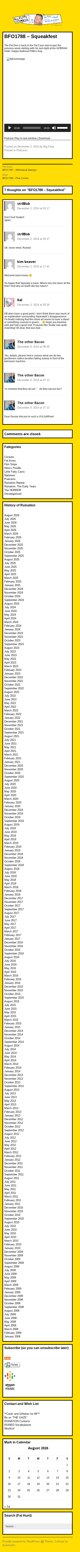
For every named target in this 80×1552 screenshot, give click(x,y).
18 (28, 1484)
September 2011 (14, 1174)
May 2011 (10, 1189)
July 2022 (10, 695)
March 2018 (11, 887)
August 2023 (11, 647)
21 (57, 1484)
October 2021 (12, 728)
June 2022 (10, 699)
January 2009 (12, 1292)
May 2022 (10, 703)
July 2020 (10, 784)
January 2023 (12, 673)
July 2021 (10, 739)
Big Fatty (48, 146)
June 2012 (10, 1141)
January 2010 (12, 1248)
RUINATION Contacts (17, 1421)
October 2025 (12, 552)
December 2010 (13, 1207)
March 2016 (11, 975)
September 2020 (14, 776)
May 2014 (10, 1056)
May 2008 (10, 1321)
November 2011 (13, 1167)
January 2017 (12, 938)
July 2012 (10, 1137)
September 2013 (14, 1086)
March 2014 (11, 1063)
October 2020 (12, 773)
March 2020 (11, 798)
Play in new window (26, 138)
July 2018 (10, 872)
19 (38, 1484)
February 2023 (12, 669)
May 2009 (10, 1277)
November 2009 (13, 1255)
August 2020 (11, 780)
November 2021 (13, 725)
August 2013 (11, 1089)
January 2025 (12, 585)
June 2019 (10, 831)
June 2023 (10, 655)
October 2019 (12, 817)
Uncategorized (12, 493)
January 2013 (12, 1115)
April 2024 (10, 618)
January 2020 (12, 806)
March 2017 (11, 931)
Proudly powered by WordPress (21, 1541)
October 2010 (12, 1214)
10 (18, 1477)
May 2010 (10, 1233)
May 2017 (10, 924)
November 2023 (13, 636)
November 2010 (13, 1211)
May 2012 (10, 1145)
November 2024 (13, 592)
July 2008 (10, 1314)
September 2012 (14, 1130)
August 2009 (11, 1266)
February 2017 (12, 935)
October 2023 (12, 640)
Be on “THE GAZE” (15, 1417)
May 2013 (10, 1100)
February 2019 (12, 846)
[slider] (63, 127)
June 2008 (10, 1318)
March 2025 (11, 577)
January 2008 (12, 1336)
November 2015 (13, 990)
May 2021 (10, 747)
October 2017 (12, 905)
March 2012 (11, 1152)
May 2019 (10, 835)
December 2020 (13, 765)
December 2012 (13, 1119)
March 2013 (11, 1108)
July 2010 (10, 1226)
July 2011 (10, 1181)
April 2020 (10, 795)
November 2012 (13, 1122)
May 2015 (10, 1012)
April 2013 (10, 1104)
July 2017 (10, 916)
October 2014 (12, 1038)
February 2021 (12, 758)
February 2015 (12, 1023)
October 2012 (12, 1126)
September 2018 (14, 865)
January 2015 (12, 1027)
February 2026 (12, 537)
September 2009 (14, 1262)
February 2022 (12, 714)
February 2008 (12, 1332)
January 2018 (12, 894)
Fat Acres (10, 460)
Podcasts (22, 150)
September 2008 (14, 1307)
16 (9, 1484)
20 (47, 1484)
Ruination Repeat (14, 482)
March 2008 (11, 1329)
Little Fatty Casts (14, 471)
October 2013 (12, 1082)
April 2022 (10, 706)
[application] (37, 128)
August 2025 (11, 559)
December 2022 (13, 677)
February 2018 (12, 890)
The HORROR (12, 490)
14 (57, 1477)
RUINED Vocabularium (17, 1424)
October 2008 (12, 1303)
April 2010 (10, 1237)
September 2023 (14, 644)
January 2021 (12, 762)
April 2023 (10, 662)
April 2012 (10, 1148)
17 (18, 1484)
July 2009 (10, 1270)
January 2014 (12, 1071)
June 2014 (10, 1052)
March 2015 (11, 1019)
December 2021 (13, 721)
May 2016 (10, 968)
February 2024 (12, 625)
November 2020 (13, 769)
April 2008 (10, 1325)
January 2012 (12, 1159)
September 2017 (14, 909)
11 (28, 1477)
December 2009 (13, 1251)
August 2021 (11, 736)
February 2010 (12, 1244)
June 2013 (10, 1097)
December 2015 (13, 986)
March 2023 (11, 666)
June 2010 (10, 1229)
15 (67, 1477)
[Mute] (54, 128)
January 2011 (12, 1203)
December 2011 (13, 1163)
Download (44, 138)
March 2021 (11, 754)
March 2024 (11, 622)
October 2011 (12, 1170)
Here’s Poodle (12, 468)
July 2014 (10, 1049)
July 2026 (10, 518)
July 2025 (10, 563)
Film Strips (10, 464)
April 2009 (10, 1281)
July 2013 (10, 1093)
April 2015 (10, 1016)
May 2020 (10, 791)
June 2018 (10, 876)
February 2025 (12, 581)
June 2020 (10, 787)
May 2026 (10, 526)
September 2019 (14, 820)
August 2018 (11, 868)
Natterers (9, 475)
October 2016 (12, 949)
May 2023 (10, 658)
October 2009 (12, 1259)
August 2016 (11, 957)
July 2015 (10, 1005)
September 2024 (14, 599)
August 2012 (11, 1133)
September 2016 (14, 953)
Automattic (8, 1545)
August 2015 (11, 1001)
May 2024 (10, 614)
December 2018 (13, 854)
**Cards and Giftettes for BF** (22, 1413)
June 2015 (10, 1008)
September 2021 (14, 732)
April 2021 (10, 750)
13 (47, 1477)
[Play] (10, 128)
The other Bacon (30, 342)
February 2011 (12, 1200)
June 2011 (10, 1185)
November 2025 (13, 548)
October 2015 (12, 994)
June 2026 (10, 522)
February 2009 (12, 1288)
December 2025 (13, 544)
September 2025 (14, 555)
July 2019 (10, 828)
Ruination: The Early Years (20, 486)
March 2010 (11, 1240)
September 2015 (14, 997)
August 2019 (11, 824)
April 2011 (10, 1192)
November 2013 (13, 1078)
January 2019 (12, 850)
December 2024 (13, 588)
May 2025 (10, 570)
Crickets (9, 456)
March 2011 (11, 1196)
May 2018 (10, 879)
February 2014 (12, 1067)
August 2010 (11, 1222)
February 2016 (12, 979)
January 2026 (12, 541)
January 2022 (12, 717)
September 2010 (14, 1218)
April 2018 (10, 883)
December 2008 (13, 1295)
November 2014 (13, 1034)
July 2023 (10, 651)
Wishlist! (9, 1428)
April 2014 (10, 1060)
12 (38, 1477)
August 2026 (11, 515)
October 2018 (12, 861)
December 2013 (13, 1075)
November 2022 (13, 681)
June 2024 (10, 611)
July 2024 (10, 607)
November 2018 (13, 857)
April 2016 (10, 971)
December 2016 (13, 942)
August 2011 (11, 1178)
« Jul (7, 1506)
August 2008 (11, 1310)
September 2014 (14, 1041)
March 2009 (11, 1284)
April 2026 (10, 530)
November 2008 (13, 1299)
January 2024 (12, 629)
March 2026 (11, 533)
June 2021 (10, 743)
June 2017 (10, 920)
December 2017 (13, 898)
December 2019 (13, 809)
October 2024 (12, 596)
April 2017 (10, 927)
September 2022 (14, 688)
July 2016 (10, 960)
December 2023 (13, 633)
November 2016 (13, 946)
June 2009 (10, 1273)
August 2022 (11, 692)
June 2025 (10, 566)
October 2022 (12, 684)
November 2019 (13, 813)
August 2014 (11, 1045)
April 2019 (10, 839)
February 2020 (12, 802)
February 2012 (12, 1156)
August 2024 (11, 603)
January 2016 (12, 982)
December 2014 (13, 1030)
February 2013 (12, 1111)
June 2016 (10, 964)
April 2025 (10, 574)
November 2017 (13, 901)
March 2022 (11, 710)
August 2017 (11, 913)
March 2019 (11, 843)
